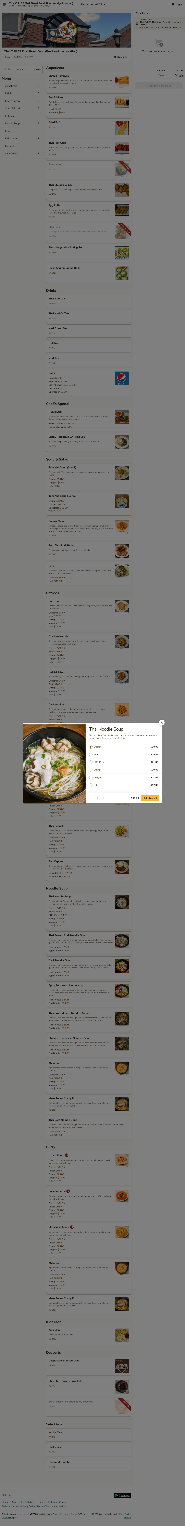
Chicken (97, 746)
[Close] (162, 722)
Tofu (96, 785)
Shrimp (97, 769)
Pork (96, 754)
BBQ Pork (99, 762)
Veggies (98, 777)
